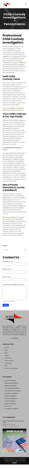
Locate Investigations (10, 401)
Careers (7, 355)
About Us (7, 348)
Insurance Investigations (11, 398)
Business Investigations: (10, 217)
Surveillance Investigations (11, 408)
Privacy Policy (8, 358)
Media (6, 350)
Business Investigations (11, 385)
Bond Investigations (19, 63)
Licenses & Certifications (11, 368)
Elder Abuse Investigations (11, 393)
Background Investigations (11, 383)
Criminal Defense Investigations (13, 391)
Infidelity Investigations (11, 396)
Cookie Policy (8, 363)
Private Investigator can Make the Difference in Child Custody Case (13, 109)
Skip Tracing (8, 406)
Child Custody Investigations (12, 388)
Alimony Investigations (10, 380)
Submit (6, 305)
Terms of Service (9, 360)
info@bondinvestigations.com (11, 426)
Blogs (6, 353)
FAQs (6, 365)
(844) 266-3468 (10, 424)
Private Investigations (10, 403)
